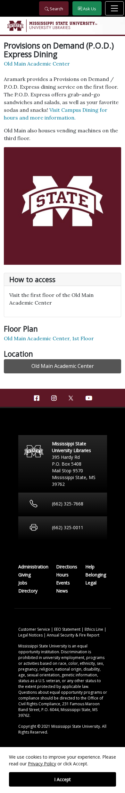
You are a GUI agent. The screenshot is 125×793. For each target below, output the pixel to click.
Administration (33, 567)
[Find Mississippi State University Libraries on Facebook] (36, 398)
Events (63, 583)
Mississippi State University (15, 26)
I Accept (62, 779)
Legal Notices (31, 635)
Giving (24, 575)
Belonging (95, 575)
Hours (62, 575)
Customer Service (34, 629)
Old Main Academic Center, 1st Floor (49, 338)
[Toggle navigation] (114, 8)
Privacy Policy (42, 764)
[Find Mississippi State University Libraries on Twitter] (71, 397)
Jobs (22, 583)
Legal (90, 583)
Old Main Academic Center (37, 63)
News (62, 591)
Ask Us (89, 9)
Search (56, 9)
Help (90, 567)
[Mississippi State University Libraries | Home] (62, 26)
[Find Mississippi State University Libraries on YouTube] (88, 398)
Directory (28, 591)
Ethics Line (94, 629)
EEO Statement (67, 629)
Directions (66, 567)
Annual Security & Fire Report (73, 635)
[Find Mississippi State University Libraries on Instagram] (53, 398)
